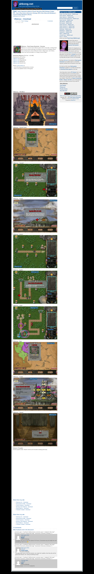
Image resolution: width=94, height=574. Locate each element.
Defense (30, 11)
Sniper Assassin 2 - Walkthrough (66, 26)
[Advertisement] (35, 35)
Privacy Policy (70, 95)
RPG (39, 13)
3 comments (50, 21)
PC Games (73, 72)
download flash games (66, 69)
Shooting (39, 11)
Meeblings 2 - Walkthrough (65, 30)
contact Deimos (20, 65)
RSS (14, 529)
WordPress (73, 100)
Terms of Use (63, 95)
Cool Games (63, 85)
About (20, 9)
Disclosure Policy (77, 95)
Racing (30, 14)
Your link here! (63, 90)
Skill (43, 11)
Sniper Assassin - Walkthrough (66, 24)
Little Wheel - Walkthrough (65, 21)
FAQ (36, 9)
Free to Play (19, 13)
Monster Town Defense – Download (24, 506)
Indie (42, 13)
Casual (15, 14)
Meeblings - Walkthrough (65, 29)
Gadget (52, 11)
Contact (25, 9)
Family (19, 14)
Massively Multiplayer (50, 13)
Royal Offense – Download (22, 508)
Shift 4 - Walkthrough (64, 33)
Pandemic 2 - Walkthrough (65, 32)
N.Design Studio (75, 98)
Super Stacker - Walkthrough (66, 15)
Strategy (47, 11)
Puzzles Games (63, 88)
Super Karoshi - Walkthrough (66, 20)
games (70, 52)
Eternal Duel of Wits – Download (23, 503)
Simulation (24, 14)
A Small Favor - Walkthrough (66, 35)
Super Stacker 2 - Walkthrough (66, 17)
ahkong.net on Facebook (19, 16)
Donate (39, 9)
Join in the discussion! (28, 529)
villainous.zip (16, 58)
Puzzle (34, 11)
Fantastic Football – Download (23, 509)
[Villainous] (17, 52)
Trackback (18, 529)
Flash (15, 11)
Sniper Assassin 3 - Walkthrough (66, 27)
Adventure (24, 11)
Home (16, 9)
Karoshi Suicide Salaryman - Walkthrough (69, 18)
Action (19, 11)
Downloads (31, 9)
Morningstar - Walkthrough (65, 23)
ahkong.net (26, 3)
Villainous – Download (22, 19)
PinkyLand (62, 87)
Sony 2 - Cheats (63, 36)
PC (14, 13)
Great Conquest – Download (22, 505)
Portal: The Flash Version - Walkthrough (68, 14)
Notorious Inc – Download (22, 502)
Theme (68, 98)
